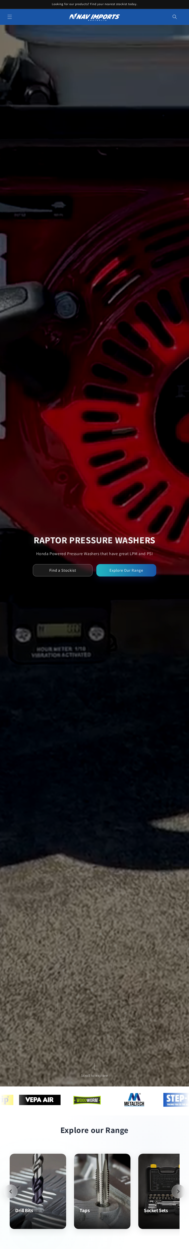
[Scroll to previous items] (11, 1191)
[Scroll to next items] (178, 1191)
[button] (10, 17)
